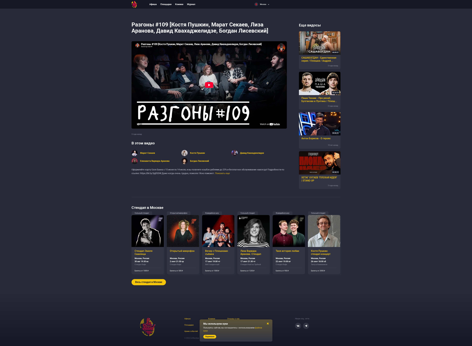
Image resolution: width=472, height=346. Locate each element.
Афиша (153, 4)
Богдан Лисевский (199, 161)
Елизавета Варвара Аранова (155, 161)
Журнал (191, 4)
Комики (179, 4)
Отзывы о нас (233, 319)
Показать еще (222, 173)
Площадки (165, 4)
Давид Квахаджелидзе (252, 153)
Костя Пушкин (197, 153)
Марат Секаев (147, 153)
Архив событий (191, 331)
